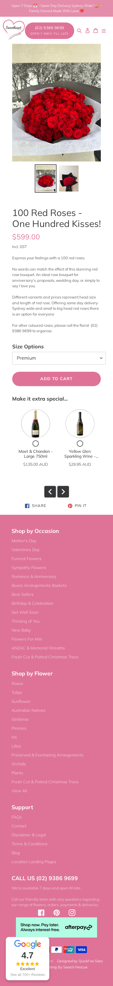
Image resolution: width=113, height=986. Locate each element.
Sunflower (21, 701)
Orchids (19, 764)
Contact (19, 826)
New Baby (21, 630)
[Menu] (104, 30)
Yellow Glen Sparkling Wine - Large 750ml (80, 456)
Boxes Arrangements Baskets (39, 585)
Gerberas (20, 719)
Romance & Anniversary (34, 576)
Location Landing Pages (34, 861)
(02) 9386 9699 (49, 30)
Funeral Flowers (26, 558)
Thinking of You (26, 621)
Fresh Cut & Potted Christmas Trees (45, 657)
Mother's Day (24, 540)
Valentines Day (25, 549)
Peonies (19, 728)
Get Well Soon (25, 612)
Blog (16, 852)
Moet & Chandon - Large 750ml (36, 454)
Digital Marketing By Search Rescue (58, 967)
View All (19, 790)
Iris (14, 737)
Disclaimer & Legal (29, 834)
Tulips (17, 692)
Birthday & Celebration (32, 603)
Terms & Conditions (30, 843)
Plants (17, 772)
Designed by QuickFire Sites (80, 961)
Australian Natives (28, 710)
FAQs (17, 817)
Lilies (16, 746)
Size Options (28, 346)
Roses (17, 683)
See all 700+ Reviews (27, 975)
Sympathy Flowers (29, 567)
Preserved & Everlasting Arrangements (47, 755)
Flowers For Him (27, 639)
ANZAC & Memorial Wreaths (38, 648)
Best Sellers (23, 594)
